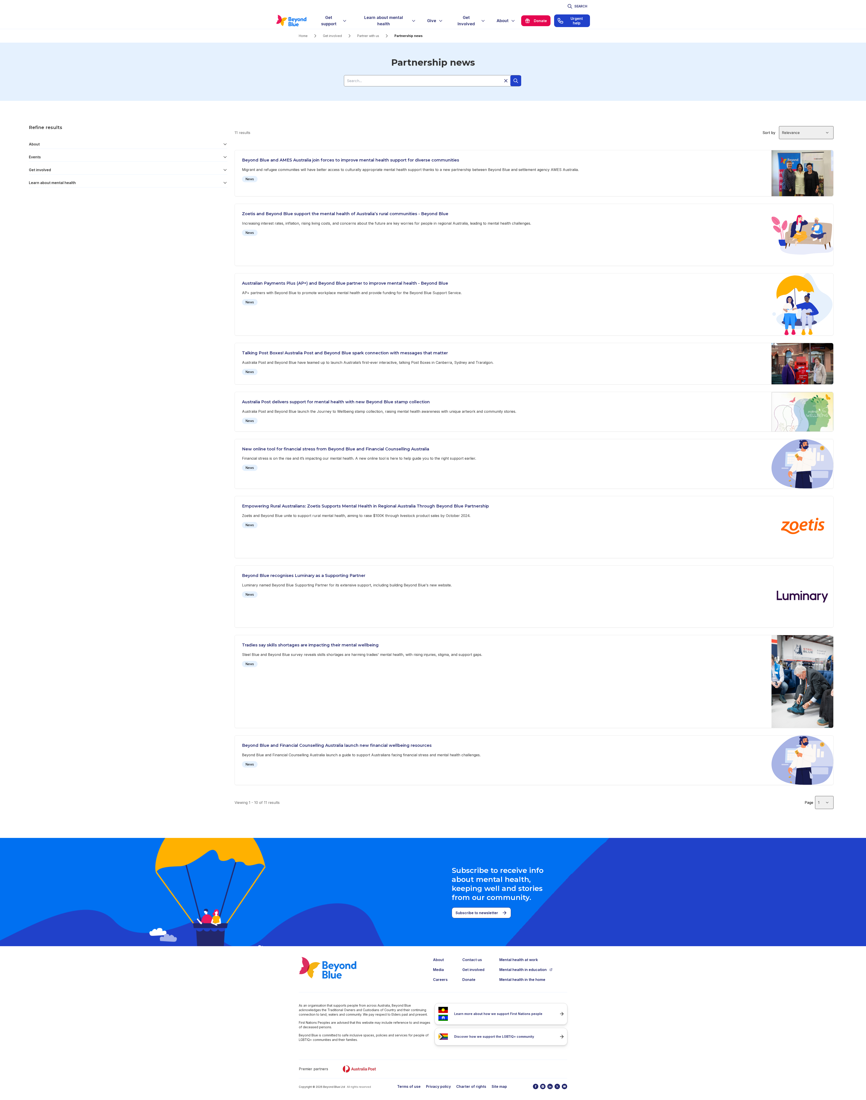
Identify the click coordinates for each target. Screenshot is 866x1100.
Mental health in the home (522, 979)
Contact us (472, 959)
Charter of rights (471, 1086)
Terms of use (409, 1086)
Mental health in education (523, 969)
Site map (499, 1086)
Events (35, 157)
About (34, 144)
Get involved (332, 36)
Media (438, 969)
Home (303, 36)
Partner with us (368, 36)
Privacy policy (438, 1086)
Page (809, 802)
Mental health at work (518, 959)
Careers (440, 979)
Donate (468, 979)
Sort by (768, 132)
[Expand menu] (344, 20)
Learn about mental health (52, 182)
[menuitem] (332, 21)
